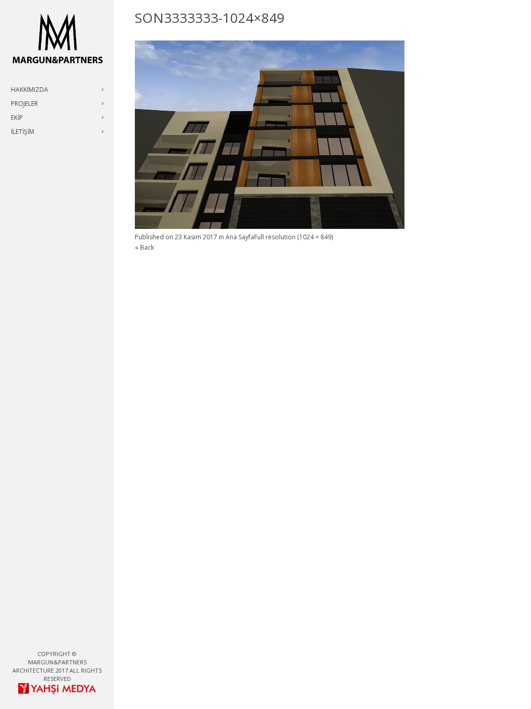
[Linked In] (82, 636)
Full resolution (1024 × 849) (293, 237)
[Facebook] (32, 636)
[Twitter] (49, 636)
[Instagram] (65, 636)
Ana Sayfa (240, 237)
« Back (144, 247)
